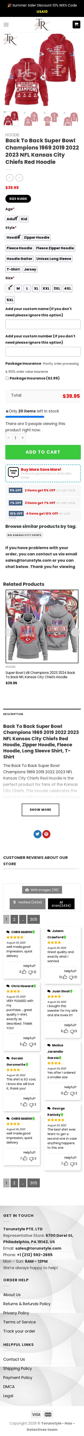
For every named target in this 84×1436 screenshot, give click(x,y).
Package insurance (23, 363)
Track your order (19, 1331)
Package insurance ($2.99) (35, 378)
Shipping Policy (17, 1368)
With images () (44, 890)
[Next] (72, 70)
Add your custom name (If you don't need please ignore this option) (38, 312)
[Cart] (77, 25)
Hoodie (12, 135)
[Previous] (10, 70)
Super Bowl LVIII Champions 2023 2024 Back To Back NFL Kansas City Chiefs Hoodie (40, 675)
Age (10, 209)
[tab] (42, 714)
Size (10, 278)
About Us (12, 1294)
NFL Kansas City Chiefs (24, 535)
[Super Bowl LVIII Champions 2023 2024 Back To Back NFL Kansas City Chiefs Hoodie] (42, 626)
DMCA (9, 1386)
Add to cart (43, 452)
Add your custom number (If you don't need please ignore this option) (40, 339)
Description (13, 714)
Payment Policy (17, 1377)
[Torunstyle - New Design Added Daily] (42, 24)
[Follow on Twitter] (38, 834)
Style (11, 227)
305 (33, 919)
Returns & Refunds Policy (27, 1303)
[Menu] (6, 24)
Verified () (29, 902)
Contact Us (14, 1359)
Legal (8, 1395)
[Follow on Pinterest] (46, 834)
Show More (40, 809)
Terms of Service (19, 1322)
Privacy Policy (16, 1313)
